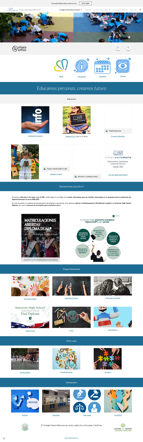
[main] (61, 76)
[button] (140, 9)
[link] (118, 120)
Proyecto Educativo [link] (101, 10)
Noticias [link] (88, 10)
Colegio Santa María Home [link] (69, 10)
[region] (71, 3)
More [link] (132, 10)
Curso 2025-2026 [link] (119, 10)
